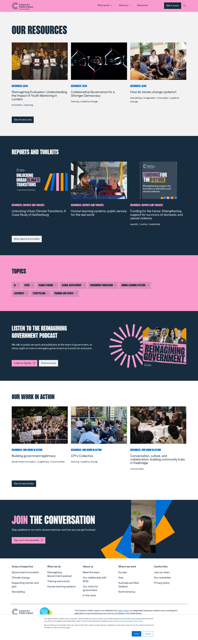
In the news (89, 595)
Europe (122, 572)
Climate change (45, 285)
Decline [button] (148, 634)
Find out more (48, 363)
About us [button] (123, 5)
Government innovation (101, 285)
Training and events (64, 293)
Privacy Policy (138, 621)
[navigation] (22, 6)
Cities (27, 285)
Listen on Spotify (22, 363)
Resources (142, 5)
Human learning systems (133, 285)
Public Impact (123, 611)
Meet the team (91, 572)
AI (15, 285)
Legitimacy (19, 293)
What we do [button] (104, 5)
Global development (71, 285)
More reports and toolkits (26, 239)
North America (126, 591)
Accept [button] (136, 634)
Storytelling (39, 293)
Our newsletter (162, 577)
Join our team (162, 572)
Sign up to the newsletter (26, 540)
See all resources (22, 119)
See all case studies (24, 483)
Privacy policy (161, 582)
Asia (120, 577)
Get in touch (172, 5)
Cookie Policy (124, 621)
